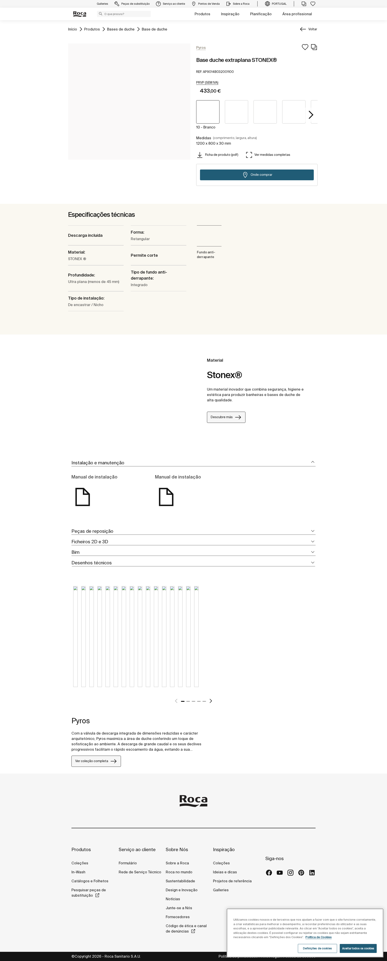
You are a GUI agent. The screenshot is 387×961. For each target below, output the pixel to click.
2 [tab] (188, 701)
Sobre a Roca (177, 863)
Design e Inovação (182, 890)
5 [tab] (204, 701)
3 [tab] (193, 701)
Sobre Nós (177, 849)
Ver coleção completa (91, 761)
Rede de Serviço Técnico (140, 872)
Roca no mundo (179, 872)
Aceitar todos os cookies (358, 948)
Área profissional (297, 14)
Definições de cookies (317, 948)
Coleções (79, 863)
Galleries (221, 890)
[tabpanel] (75, 640)
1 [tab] (183, 701)
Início (72, 29)
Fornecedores (178, 917)
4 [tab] (199, 701)
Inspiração (230, 14)
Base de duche (154, 29)
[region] (305, 933)
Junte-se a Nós (179, 908)
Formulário (128, 863)
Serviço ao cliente (137, 849)
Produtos (202, 14)
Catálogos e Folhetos (89, 881)
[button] (100, 13)
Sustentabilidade (180, 881)
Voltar (312, 29)
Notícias (173, 899)
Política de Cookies (318, 937)
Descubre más (222, 417)
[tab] (193, 462)
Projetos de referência (232, 881)
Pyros (80, 721)
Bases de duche (121, 29)
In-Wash (78, 872)
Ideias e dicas (225, 872)
